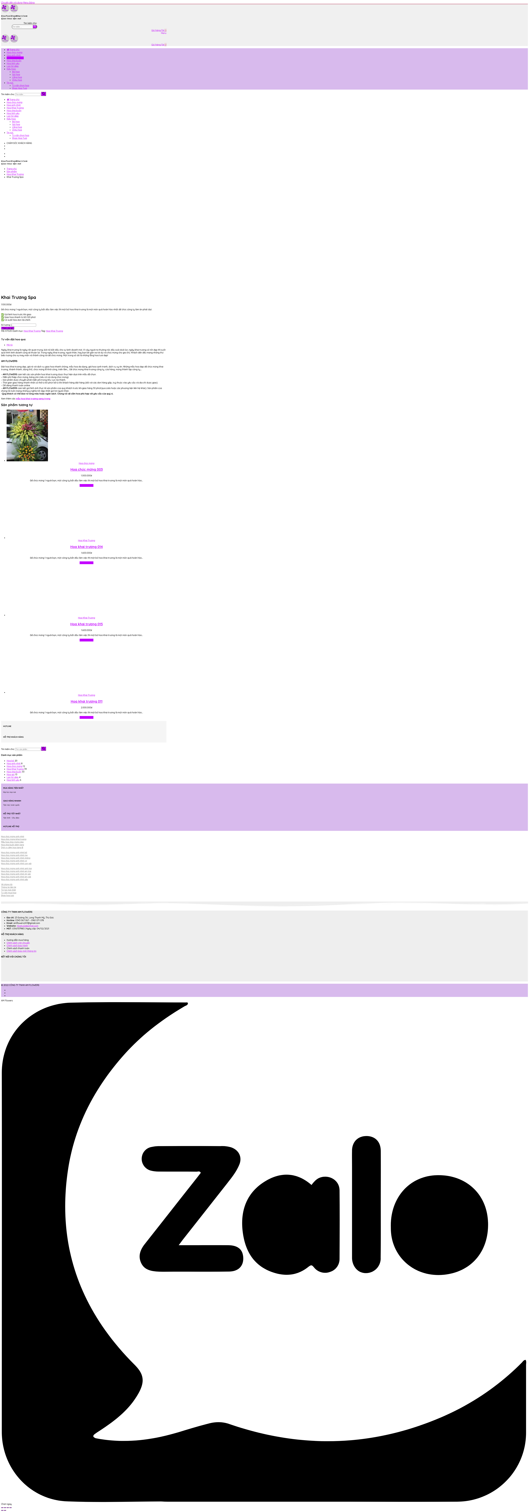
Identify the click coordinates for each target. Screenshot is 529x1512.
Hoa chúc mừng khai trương (13, 839)
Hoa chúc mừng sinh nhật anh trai (16, 868)
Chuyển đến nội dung (11, 2)
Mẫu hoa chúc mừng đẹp (12, 842)
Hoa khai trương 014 (86, 547)
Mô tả (10, 344)
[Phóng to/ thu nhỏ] (10, 1507)
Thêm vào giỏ (86, 485)
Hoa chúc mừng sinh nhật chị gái (16, 874)
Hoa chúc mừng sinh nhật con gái (16, 863)
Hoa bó (10, 760)
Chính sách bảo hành (17, 945)
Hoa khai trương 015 (86, 624)
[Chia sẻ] (5, 1507)
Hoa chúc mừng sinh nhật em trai (16, 871)
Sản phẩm (12, 171)
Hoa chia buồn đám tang (12, 845)
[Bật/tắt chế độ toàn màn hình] (8, 1507)
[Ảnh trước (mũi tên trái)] (2, 1510)
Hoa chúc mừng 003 (86, 469)
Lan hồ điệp (13, 777)
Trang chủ (12, 168)
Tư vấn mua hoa (8, 892)
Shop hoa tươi (7, 895)
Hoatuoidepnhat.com (27, 925)
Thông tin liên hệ (8, 887)
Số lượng (5, 324)
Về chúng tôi (6, 884)
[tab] (86, 344)
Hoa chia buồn (14, 771)
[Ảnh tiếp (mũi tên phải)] (5, 1510)
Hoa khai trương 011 (86, 701)
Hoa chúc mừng (86, 463)
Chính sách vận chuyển (18, 942)
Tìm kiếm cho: (7, 749)
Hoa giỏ (11, 774)
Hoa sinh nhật (14, 763)
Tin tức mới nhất (8, 890)
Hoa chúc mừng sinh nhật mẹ (14, 855)
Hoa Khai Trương (15, 174)
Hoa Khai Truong (54, 331)
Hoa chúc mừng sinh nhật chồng (15, 858)
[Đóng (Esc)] (2, 1507)
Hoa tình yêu (13, 780)
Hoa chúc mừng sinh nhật (12, 836)
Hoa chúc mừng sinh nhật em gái (16, 876)
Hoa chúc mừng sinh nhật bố (14, 852)
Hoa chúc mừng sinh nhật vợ (14, 861)
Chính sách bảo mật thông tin (21, 951)
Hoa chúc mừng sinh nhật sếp (14, 879)
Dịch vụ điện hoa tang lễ (12, 847)
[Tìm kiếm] (43, 749)
